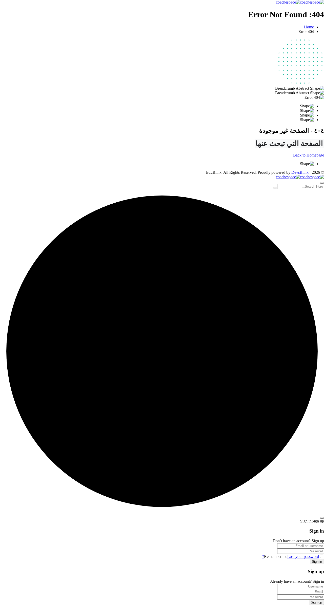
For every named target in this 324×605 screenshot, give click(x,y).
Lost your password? (290, 556)
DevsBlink (300, 172)
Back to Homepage (308, 155)
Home (309, 27)
